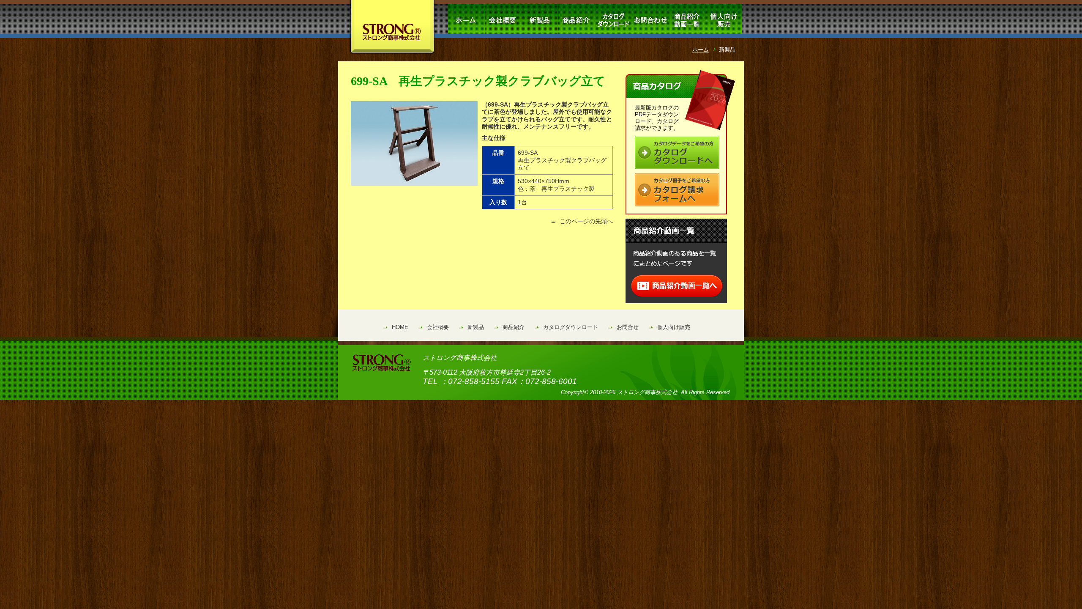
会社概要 (438, 327)
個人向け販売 (673, 327)
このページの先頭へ (586, 221)
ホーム (700, 50)
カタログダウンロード (570, 327)
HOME (400, 327)
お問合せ (628, 327)
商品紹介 (514, 327)
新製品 (475, 327)
